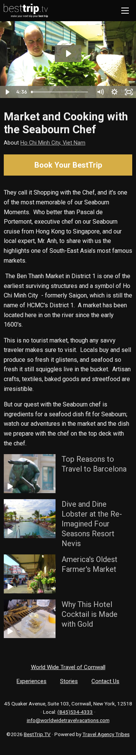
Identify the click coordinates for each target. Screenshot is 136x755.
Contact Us (105, 681)
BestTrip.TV (37, 734)
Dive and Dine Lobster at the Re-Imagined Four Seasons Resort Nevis (92, 524)
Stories (69, 681)
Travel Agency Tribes (106, 734)
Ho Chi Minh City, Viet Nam (52, 143)
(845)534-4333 (75, 712)
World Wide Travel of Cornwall (68, 667)
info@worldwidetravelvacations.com (68, 720)
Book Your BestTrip (68, 165)
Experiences (31, 681)
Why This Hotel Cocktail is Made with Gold (89, 614)
